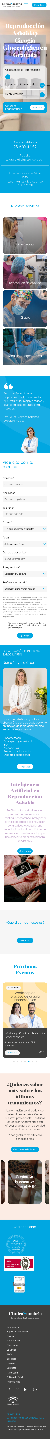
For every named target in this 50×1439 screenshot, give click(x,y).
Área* (6, 537)
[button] (26, 5)
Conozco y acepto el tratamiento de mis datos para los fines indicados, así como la (27, 625)
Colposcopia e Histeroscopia (22, 69)
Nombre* (8, 478)
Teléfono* (8, 507)
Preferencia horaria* (15, 582)
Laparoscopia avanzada (20, 84)
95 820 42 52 (25, 146)
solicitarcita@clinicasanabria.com (25, 159)
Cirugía (25, 317)
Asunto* (7, 522)
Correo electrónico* (15, 552)
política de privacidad (18, 627)
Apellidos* (9, 492)
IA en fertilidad (14, 93)
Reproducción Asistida (25, 283)
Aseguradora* (11, 567)
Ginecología (25, 244)
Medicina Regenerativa (25, 356)
